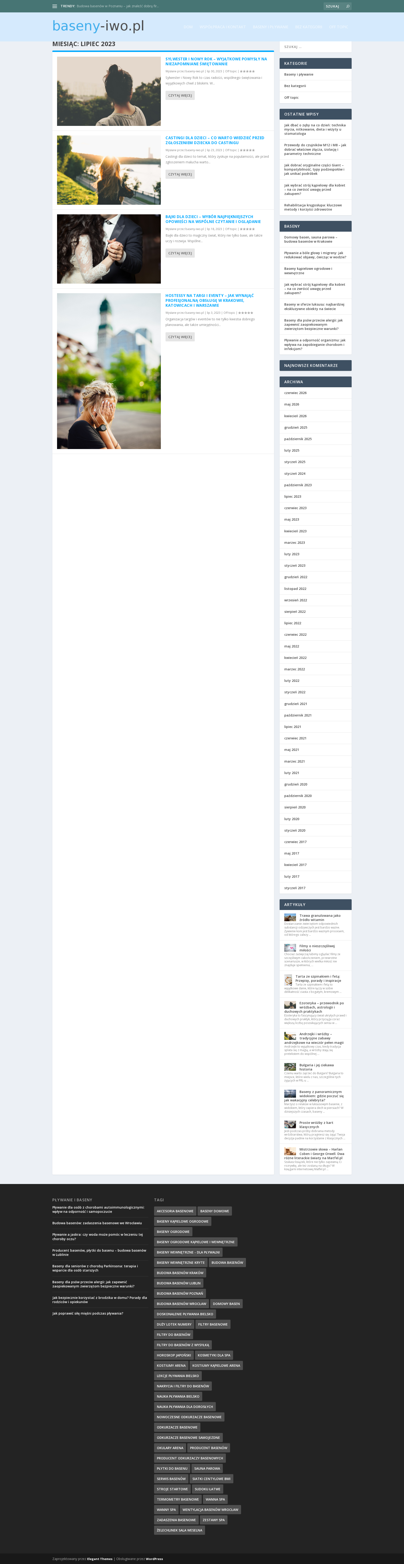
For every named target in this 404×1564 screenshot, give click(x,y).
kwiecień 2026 (295, 416)
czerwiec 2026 (295, 393)
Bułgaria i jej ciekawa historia (316, 1067)
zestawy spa (214, 1520)
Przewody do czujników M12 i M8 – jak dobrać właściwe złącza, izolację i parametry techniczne (315, 149)
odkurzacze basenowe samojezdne (188, 1437)
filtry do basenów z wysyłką (183, 1345)
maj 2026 (291, 404)
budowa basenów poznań (180, 1293)
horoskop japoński (174, 1355)
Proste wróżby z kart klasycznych (316, 1124)
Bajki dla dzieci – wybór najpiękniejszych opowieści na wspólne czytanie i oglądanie (213, 219)
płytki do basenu (172, 1468)
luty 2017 (291, 876)
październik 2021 (298, 715)
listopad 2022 (295, 588)
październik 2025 (298, 439)
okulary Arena (170, 1448)
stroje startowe (172, 1489)
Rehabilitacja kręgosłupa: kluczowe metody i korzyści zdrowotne (313, 207)
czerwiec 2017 (295, 842)
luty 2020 (291, 819)
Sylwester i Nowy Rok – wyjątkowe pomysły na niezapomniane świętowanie (216, 61)
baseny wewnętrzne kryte (181, 1262)
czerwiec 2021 (295, 738)
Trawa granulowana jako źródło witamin (320, 917)
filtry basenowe (213, 1324)
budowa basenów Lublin (179, 1283)
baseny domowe (214, 1211)
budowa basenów (227, 1262)
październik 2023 (298, 485)
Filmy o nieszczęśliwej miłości (317, 948)
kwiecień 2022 (295, 657)
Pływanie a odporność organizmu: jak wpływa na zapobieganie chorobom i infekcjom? (315, 344)
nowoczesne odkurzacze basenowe (189, 1417)
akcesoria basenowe (175, 1211)
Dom (188, 27)
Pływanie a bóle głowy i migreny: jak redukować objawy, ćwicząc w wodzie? (315, 255)
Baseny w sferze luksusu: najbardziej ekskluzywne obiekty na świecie (314, 306)
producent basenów (208, 1448)
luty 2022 (291, 680)
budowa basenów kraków (180, 1273)
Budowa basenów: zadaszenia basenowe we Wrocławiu (97, 1223)
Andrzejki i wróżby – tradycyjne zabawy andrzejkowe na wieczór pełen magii (314, 1038)
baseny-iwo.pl (194, 71)
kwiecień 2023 (295, 531)
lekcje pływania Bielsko (178, 1376)
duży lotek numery (174, 1324)
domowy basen (226, 1303)
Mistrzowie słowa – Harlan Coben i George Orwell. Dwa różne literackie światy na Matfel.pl (314, 1153)
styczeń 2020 (294, 830)
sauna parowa (207, 1468)
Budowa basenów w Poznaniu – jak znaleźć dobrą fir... (118, 6)
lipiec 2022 (292, 623)
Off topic (338, 27)
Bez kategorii (308, 27)
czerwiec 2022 (295, 634)
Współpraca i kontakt (223, 27)
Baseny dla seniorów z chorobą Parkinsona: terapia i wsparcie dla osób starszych (95, 1268)
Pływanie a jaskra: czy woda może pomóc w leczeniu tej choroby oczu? (97, 1236)
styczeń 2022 (294, 692)
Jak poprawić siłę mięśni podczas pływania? (87, 1313)
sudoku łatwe (207, 1489)
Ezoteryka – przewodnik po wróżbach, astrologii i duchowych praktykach (314, 1007)
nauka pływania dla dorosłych (185, 1406)
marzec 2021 (294, 761)
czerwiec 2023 (295, 508)
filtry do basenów (173, 1334)
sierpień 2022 (295, 611)
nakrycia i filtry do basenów (183, 1386)
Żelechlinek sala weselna (179, 1530)
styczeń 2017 (294, 888)
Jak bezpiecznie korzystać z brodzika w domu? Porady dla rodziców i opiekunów (99, 1299)
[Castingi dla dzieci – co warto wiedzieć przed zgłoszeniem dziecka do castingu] (109, 170)
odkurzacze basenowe (177, 1427)
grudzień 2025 (295, 427)
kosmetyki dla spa (214, 1355)
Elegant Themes (99, 1559)
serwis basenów (171, 1478)
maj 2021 (291, 749)
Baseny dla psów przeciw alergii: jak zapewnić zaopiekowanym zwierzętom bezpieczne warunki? (313, 324)
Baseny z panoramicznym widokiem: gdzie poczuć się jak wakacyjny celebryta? (314, 1095)
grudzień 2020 (295, 784)
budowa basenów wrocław (181, 1303)
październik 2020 (298, 795)
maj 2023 (291, 519)
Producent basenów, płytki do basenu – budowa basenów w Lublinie (99, 1252)
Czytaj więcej (180, 95)
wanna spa (215, 1499)
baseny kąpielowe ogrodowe (183, 1221)
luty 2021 (291, 773)
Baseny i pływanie (270, 27)
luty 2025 (291, 450)
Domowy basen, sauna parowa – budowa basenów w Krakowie (310, 239)
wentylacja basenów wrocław (210, 1509)
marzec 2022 (294, 669)
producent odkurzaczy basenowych (190, 1458)
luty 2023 (291, 554)
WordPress (154, 1559)
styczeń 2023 (294, 565)
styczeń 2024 (294, 473)
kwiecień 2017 (295, 864)
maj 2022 (291, 646)
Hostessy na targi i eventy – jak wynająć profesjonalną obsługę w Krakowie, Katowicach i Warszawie (210, 300)
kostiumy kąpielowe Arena (216, 1365)
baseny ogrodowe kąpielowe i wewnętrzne (196, 1242)
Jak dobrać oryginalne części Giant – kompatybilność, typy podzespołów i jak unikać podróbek (314, 169)
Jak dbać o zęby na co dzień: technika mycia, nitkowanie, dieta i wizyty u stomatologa (315, 129)
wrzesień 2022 (295, 600)
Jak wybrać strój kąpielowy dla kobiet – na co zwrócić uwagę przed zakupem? (314, 189)
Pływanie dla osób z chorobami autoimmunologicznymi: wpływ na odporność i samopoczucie (98, 1209)
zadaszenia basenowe (176, 1520)
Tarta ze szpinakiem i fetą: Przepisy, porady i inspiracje (318, 978)
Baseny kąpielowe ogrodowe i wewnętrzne (308, 270)
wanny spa (166, 1509)
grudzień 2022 (295, 577)
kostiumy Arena (171, 1365)
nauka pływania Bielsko (178, 1396)
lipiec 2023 (292, 496)
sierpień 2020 (295, 807)
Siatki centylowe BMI (211, 1478)
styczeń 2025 (294, 462)
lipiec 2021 (292, 726)
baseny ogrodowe (173, 1231)
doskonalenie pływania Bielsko (185, 1314)
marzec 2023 (294, 542)
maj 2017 (291, 853)
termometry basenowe (178, 1499)
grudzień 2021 (295, 704)
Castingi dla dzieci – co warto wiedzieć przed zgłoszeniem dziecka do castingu (215, 140)
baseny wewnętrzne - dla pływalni (188, 1252)
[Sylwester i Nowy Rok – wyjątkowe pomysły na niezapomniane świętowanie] (109, 91)
